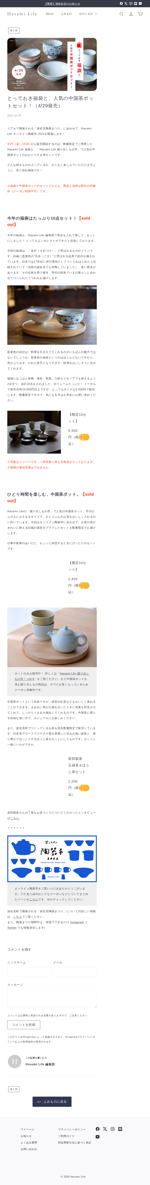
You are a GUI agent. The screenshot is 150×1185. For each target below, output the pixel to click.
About (50, 13)
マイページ (28, 1129)
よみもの (66, 13)
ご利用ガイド (66, 1136)
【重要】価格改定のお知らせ (62, 3)
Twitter (12, 927)
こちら (14, 818)
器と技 (14, 30)
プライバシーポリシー (72, 1129)
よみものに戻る (55, 1101)
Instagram (77, 922)
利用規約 (28, 1041)
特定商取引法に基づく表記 (74, 1142)
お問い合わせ (29, 1149)
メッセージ (15, 984)
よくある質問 (29, 1142)
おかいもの (86, 13)
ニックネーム (16, 962)
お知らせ (26, 1136)
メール (57, 962)
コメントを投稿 (23, 1024)
